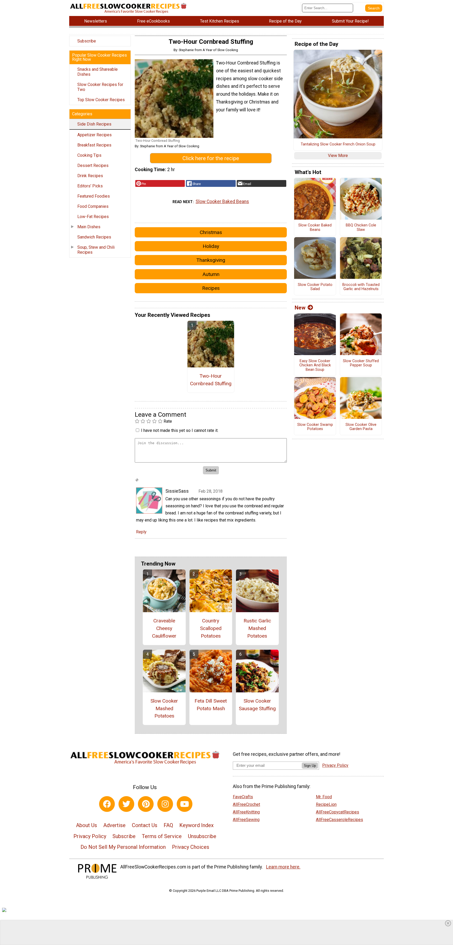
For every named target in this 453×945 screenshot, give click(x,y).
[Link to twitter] (126, 804)
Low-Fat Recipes (93, 216)
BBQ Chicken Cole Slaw (361, 227)
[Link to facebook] (107, 804)
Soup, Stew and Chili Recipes (96, 250)
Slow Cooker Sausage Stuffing (257, 705)
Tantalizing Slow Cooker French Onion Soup (338, 144)
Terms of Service (162, 836)
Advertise (114, 825)
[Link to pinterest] (146, 804)
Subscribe (86, 41)
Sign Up (310, 766)
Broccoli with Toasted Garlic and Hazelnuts (361, 287)
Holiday (211, 246)
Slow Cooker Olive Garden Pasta (361, 427)
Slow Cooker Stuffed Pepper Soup (361, 363)
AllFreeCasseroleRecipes (339, 819)
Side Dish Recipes (94, 124)
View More (338, 155)
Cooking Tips (89, 155)
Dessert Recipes (93, 165)
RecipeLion (326, 804)
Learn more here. (283, 867)
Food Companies (93, 206)
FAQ (168, 825)
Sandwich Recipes (94, 237)
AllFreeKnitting (246, 812)
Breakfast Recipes (94, 145)
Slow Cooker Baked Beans (222, 201)
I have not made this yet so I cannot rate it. (179, 430)
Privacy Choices (190, 847)
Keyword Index (196, 825)
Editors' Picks (90, 185)
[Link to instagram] (165, 804)
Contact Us (144, 825)
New (300, 308)
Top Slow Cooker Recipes (101, 99)
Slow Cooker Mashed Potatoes (164, 708)
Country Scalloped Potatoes (211, 628)
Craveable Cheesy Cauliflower (164, 628)
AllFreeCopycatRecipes (337, 812)
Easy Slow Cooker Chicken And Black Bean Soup (315, 365)
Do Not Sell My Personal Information (123, 847)
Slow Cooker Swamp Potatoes (315, 427)
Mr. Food (324, 796)
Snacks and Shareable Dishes (97, 72)
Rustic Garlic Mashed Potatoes (257, 628)
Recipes (211, 288)
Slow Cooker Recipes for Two (100, 87)
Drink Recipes (90, 175)
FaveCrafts (243, 796)
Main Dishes (88, 226)
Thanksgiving (210, 260)
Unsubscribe (202, 836)
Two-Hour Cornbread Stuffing (210, 380)
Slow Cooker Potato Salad (315, 287)
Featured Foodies (93, 196)
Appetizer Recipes (94, 134)
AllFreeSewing (246, 819)
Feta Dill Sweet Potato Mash (211, 705)
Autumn (210, 274)
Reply (141, 531)
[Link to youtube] (184, 804)
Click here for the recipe (210, 158)
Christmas (211, 232)
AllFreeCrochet (246, 804)
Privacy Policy (89, 836)
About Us (86, 825)
